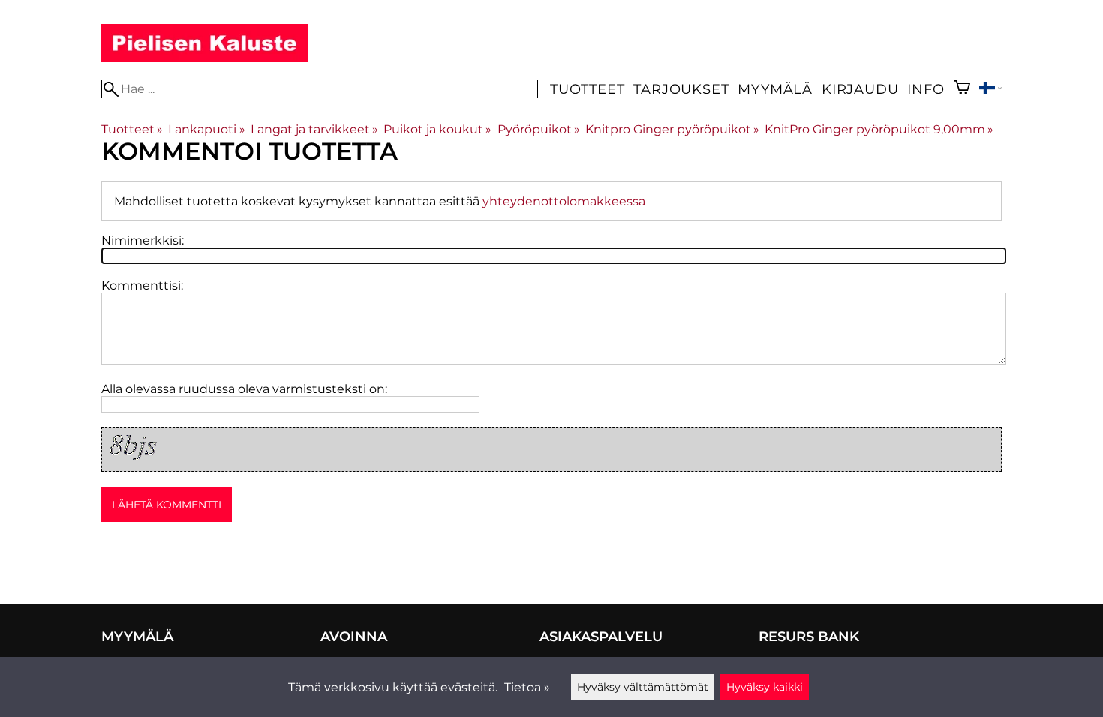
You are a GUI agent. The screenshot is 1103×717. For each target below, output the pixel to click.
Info (925, 89)
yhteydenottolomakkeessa (563, 201)
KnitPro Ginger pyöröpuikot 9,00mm (879, 129)
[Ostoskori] (962, 89)
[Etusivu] (204, 58)
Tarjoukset (681, 89)
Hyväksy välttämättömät (642, 687)
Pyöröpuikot (538, 129)
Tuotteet (587, 89)
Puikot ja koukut (437, 129)
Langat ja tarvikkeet (314, 129)
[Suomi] (990, 89)
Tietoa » (527, 687)
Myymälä (775, 89)
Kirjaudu (860, 89)
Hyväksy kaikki (764, 687)
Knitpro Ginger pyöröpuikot (672, 129)
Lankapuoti (206, 129)
